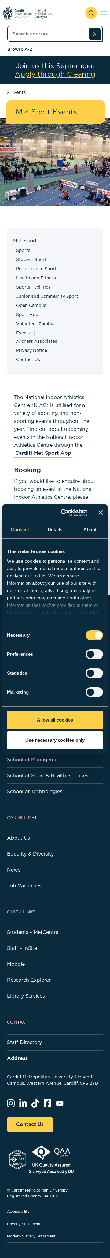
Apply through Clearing (55, 74)
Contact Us (28, 359)
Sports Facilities (33, 287)
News (13, 869)
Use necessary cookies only (55, 740)
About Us (18, 837)
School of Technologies (34, 791)
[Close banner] (101, 512)
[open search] (91, 13)
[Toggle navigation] (103, 13)
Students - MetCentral (33, 932)
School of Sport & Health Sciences (47, 775)
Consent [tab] (20, 529)
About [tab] (90, 529)
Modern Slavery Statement (31, 1236)
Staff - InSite (22, 948)
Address (17, 1058)
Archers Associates (36, 341)
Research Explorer (29, 979)
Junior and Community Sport (47, 296)
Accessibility (18, 1211)
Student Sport (31, 259)
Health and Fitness (36, 278)
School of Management (34, 759)
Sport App (27, 315)
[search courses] (94, 34)
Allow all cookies (55, 719)
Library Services (26, 995)
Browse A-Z (19, 49)
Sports (23, 250)
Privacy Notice (31, 350)
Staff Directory (24, 1042)
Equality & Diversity (30, 853)
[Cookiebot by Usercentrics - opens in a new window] (64, 513)
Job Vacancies (24, 885)
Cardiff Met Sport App (43, 453)
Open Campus (31, 305)
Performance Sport (36, 269)
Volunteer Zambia (35, 324)
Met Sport (25, 240)
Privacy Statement (24, 1223)
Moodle (16, 964)
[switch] (94, 654)
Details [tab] (55, 529)
